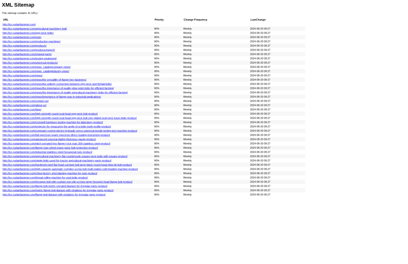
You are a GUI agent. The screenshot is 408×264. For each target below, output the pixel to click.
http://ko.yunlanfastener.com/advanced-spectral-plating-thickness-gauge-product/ (49, 139)
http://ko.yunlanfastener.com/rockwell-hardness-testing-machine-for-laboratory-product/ (53, 122)
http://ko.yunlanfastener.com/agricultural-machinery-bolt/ (35, 28)
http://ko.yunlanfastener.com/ (19, 24)
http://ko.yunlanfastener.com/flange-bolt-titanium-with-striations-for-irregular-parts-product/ (54, 194)
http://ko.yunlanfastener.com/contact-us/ (26, 101)
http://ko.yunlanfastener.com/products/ (25, 45)
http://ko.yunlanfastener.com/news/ (22, 75)
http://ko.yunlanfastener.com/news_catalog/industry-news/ (36, 71)
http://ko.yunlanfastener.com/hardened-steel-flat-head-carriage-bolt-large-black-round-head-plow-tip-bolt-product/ (67, 164)
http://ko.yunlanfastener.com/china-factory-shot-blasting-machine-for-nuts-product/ (50, 173)
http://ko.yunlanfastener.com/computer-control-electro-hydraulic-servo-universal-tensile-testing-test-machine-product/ (70, 130)
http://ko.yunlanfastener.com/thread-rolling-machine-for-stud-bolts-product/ (45, 177)
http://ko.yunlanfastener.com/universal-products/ (30, 62)
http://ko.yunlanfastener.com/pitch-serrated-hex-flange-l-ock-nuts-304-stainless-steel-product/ (56, 143)
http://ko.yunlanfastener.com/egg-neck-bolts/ (28, 32)
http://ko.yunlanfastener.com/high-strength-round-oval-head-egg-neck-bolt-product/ (50, 113)
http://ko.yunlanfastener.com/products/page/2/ (29, 49)
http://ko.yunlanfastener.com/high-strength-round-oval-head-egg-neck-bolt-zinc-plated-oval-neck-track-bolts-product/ (70, 118)
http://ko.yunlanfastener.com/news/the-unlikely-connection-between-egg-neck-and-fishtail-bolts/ (57, 83)
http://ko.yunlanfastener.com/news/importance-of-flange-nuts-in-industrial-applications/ (52, 96)
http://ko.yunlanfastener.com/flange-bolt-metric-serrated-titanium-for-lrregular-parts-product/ (55, 186)
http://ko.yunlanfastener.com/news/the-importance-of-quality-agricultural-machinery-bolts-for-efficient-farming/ (65, 92)
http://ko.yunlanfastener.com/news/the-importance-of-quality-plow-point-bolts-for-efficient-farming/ (58, 88)
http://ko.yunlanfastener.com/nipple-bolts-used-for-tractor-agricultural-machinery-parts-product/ (57, 160)
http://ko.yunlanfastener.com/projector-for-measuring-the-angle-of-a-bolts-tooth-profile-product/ (57, 126)
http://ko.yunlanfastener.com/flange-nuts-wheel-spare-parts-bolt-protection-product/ (50, 147)
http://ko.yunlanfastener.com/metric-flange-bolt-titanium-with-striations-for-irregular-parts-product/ (58, 190)
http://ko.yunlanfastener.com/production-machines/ (31, 41)
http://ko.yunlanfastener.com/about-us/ (25, 105)
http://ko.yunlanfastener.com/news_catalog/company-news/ (37, 66)
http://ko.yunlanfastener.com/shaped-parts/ (27, 54)
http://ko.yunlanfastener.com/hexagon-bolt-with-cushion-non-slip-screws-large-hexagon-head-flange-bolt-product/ (67, 181)
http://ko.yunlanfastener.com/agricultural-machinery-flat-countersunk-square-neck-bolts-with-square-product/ (65, 156)
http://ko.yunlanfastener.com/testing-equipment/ (30, 58)
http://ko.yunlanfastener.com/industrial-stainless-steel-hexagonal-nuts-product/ (47, 152)
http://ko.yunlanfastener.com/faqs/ (22, 109)
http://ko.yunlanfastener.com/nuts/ (22, 37)
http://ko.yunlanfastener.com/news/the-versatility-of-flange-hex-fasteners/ (44, 79)
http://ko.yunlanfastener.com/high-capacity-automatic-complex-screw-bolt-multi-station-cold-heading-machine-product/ (70, 169)
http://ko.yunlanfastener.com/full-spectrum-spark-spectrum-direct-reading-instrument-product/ (56, 135)
